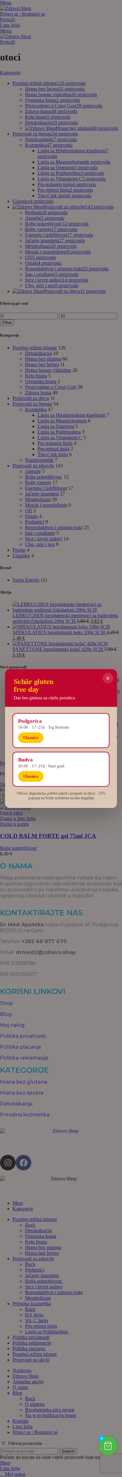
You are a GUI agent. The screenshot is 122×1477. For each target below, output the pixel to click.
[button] (108, 1445)
